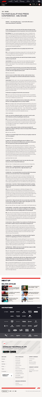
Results (16, 1)
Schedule (10, 1)
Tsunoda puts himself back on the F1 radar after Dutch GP (33, 293)
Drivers (28, 1)
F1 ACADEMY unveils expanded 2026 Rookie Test (14, 293)
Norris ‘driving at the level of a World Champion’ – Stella (33, 287)
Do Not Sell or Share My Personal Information (19, 377)
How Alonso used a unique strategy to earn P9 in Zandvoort (13, 299)
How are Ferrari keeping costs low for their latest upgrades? (14, 288)
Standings (22, 1)
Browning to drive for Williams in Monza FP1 (33, 299)
